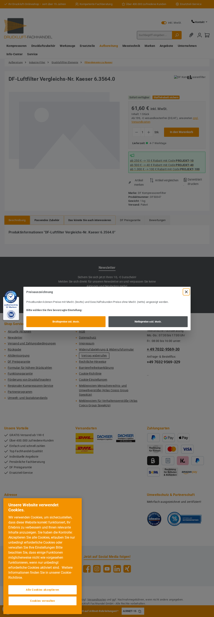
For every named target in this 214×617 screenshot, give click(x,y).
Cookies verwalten (42, 600)
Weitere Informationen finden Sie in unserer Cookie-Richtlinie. (40, 573)
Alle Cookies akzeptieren (42, 589)
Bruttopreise (66, 321)
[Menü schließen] (186, 292)
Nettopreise (148, 321)
